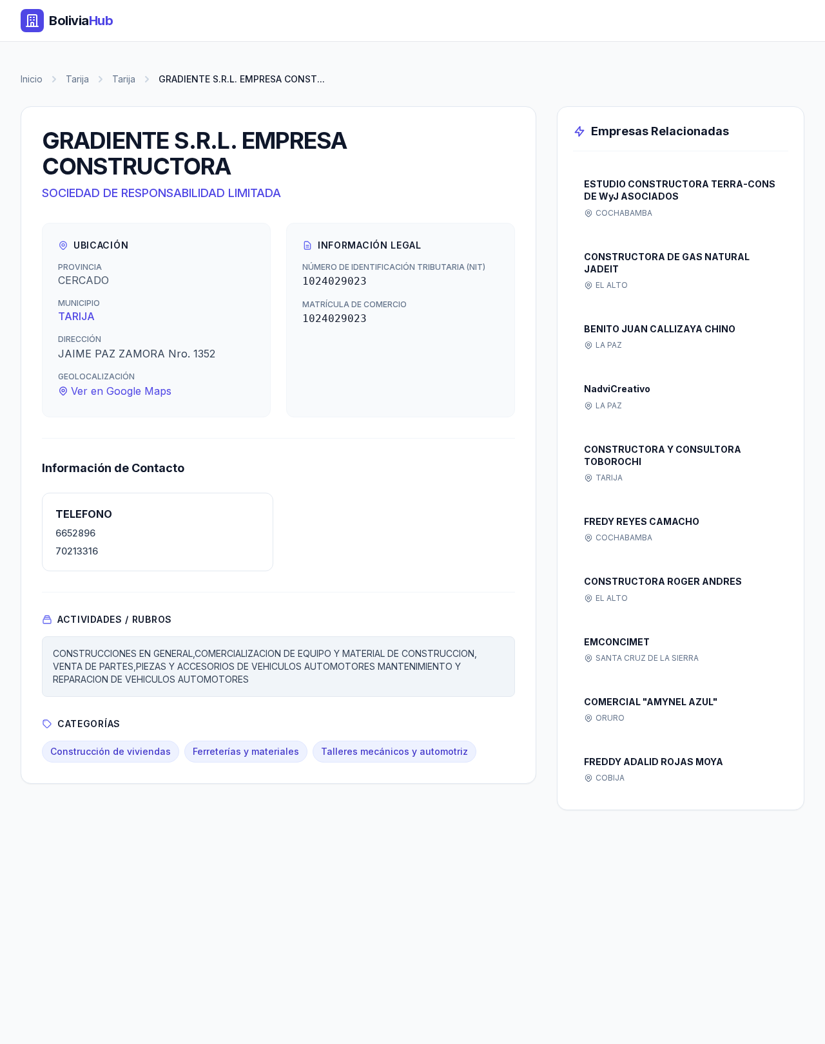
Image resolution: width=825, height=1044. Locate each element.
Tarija (77, 78)
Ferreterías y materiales (246, 751)
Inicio (32, 78)
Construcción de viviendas (110, 751)
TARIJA (76, 316)
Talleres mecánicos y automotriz (394, 751)
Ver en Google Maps (121, 390)
